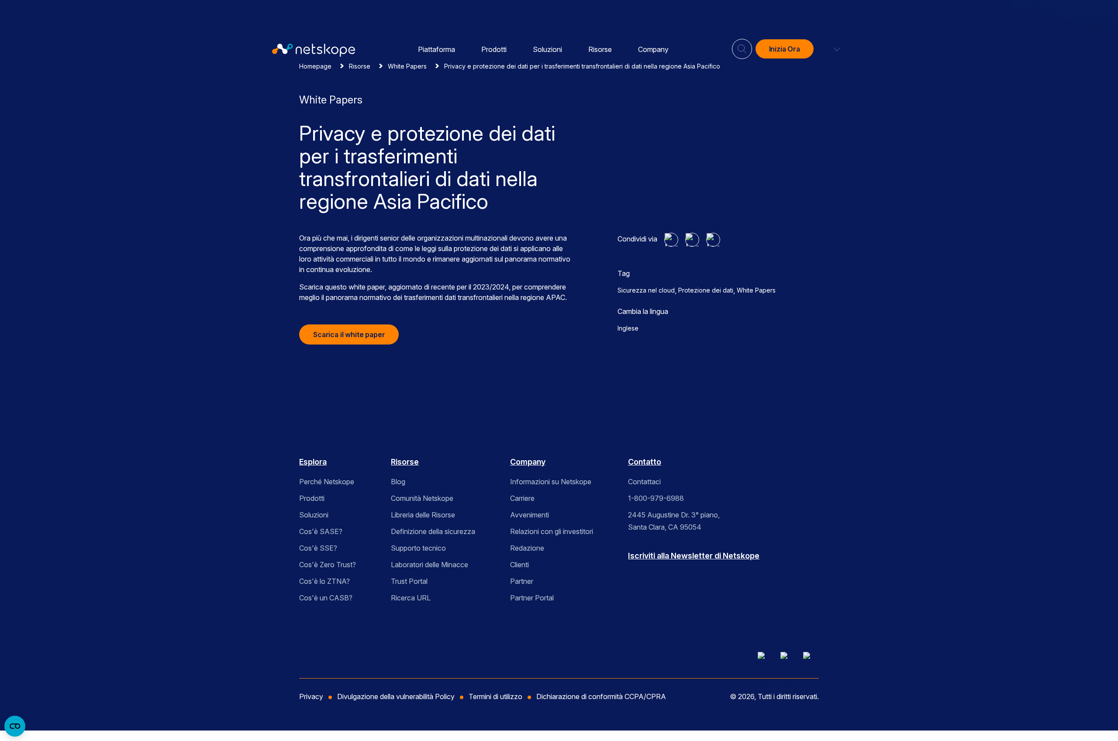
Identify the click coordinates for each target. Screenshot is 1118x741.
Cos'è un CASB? (325, 597)
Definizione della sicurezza (433, 531)
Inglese (628, 328)
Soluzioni (547, 49)
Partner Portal (532, 597)
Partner (521, 581)
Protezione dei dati (705, 290)
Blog (398, 481)
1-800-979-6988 (656, 498)
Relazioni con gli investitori (551, 531)
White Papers (756, 290)
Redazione (527, 548)
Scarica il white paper (349, 334)
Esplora (313, 461)
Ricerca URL (411, 597)
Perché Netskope (326, 481)
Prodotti (494, 49)
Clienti (519, 564)
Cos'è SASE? (320, 531)
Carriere (522, 498)
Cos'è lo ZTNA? (324, 581)
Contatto (644, 461)
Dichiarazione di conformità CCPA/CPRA (601, 696)
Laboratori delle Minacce (429, 564)
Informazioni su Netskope (550, 481)
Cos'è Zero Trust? (327, 564)
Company (653, 49)
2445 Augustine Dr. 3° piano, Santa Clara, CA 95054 (674, 520)
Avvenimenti (529, 514)
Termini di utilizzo (495, 696)
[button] (831, 49)
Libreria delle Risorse (423, 514)
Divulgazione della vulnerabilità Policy (396, 696)
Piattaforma (436, 49)
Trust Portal (409, 581)
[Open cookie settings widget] (14, 726)
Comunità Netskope (422, 498)
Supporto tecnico (418, 548)
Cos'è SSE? (318, 548)
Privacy (311, 696)
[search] (742, 45)
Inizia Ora (784, 49)
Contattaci (644, 481)
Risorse (600, 49)
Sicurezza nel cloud (646, 290)
